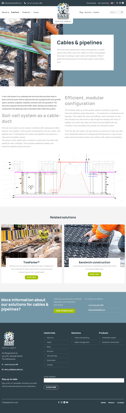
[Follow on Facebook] (117, 3)
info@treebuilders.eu (96, 310)
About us (5, 12)
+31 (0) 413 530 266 (95, 305)
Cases (36, 12)
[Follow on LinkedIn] (123, 3)
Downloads (91, 3)
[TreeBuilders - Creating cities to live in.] (63, 13)
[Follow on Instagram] (120, 3)
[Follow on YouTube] (67, 402)
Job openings (103, 3)
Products (26, 12)
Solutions (15, 12)
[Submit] (122, 12)
